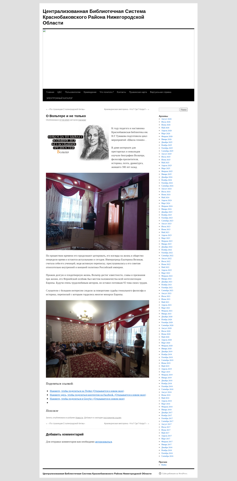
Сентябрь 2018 (167, 389)
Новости (79, 417)
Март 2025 (165, 168)
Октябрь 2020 (167, 322)
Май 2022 (165, 267)
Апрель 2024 (166, 200)
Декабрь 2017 (166, 412)
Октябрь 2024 (167, 182)
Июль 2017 (165, 427)
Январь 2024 (166, 209)
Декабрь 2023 (166, 212)
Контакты (121, 91)
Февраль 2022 (167, 275)
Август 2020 (166, 328)
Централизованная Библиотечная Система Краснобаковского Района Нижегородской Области (94, 16)
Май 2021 (165, 302)
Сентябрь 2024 (167, 185)
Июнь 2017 (165, 430)
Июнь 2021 (165, 299)
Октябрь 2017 (167, 418)
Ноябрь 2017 (166, 415)
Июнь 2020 (165, 334)
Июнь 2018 (165, 395)
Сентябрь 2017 (167, 421)
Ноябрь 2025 (166, 145)
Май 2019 (165, 366)
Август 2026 (166, 119)
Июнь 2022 (165, 264)
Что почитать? (107, 91)
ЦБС (59, 91)
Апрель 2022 (166, 270)
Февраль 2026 (167, 136)
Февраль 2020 (167, 345)
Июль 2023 (165, 226)
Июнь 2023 (165, 229)
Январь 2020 (166, 348)
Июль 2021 (165, 296)
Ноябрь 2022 (166, 249)
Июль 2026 (165, 121)
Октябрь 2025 (167, 148)
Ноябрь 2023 (166, 214)
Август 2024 (166, 188)
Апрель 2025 (166, 165)
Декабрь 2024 (166, 177)
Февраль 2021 (167, 310)
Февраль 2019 (167, 374)
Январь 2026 (166, 139)
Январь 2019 (166, 377)
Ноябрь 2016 (166, 450)
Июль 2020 (165, 331)
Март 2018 (165, 403)
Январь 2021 (166, 313)
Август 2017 (166, 424)
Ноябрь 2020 (166, 319)
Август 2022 (166, 258)
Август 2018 (166, 392)
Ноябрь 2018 (166, 383)
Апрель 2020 (166, 339)
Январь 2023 (166, 244)
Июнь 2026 (165, 124)
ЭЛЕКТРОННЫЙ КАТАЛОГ (59, 98)
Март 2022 (165, 273)
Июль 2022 (165, 261)
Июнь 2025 (165, 159)
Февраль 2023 (167, 241)
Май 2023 (165, 232)
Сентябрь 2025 (167, 151)
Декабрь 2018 (166, 380)
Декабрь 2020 (166, 316)
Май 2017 (165, 432)
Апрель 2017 (166, 435)
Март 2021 (165, 307)
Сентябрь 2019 (167, 360)
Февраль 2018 (167, 406)
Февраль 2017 (167, 441)
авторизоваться (103, 441)
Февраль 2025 (167, 171)
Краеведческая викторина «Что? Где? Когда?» (126, 109)
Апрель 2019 (166, 368)
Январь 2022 (166, 278)
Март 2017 (165, 438)
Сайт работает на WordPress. (175, 473)
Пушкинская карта (138, 91)
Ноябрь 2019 (166, 354)
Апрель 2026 (166, 130)
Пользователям (72, 91)
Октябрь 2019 (167, 357)
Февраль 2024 (167, 206)
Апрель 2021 (166, 305)
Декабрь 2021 (166, 281)
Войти (163, 464)
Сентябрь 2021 (167, 290)
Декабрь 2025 (166, 142)
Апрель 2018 (166, 400)
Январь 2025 (166, 174)
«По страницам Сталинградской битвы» (65, 109)
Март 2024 (165, 203)
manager (82, 119)
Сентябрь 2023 (167, 220)
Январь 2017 (166, 444)
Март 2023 (165, 238)
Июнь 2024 (165, 194)
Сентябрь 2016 (167, 456)
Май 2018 (165, 398)
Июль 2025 (165, 156)
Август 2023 (166, 223)
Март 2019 (165, 371)
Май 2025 (165, 162)
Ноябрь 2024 (166, 180)
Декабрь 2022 (166, 246)
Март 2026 (165, 133)
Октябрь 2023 (167, 217)
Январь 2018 (166, 409)
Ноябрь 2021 (166, 284)
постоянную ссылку (112, 417)
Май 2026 (165, 127)
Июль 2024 (165, 191)
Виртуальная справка (160, 91)
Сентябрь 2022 (167, 255)
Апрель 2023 (166, 235)
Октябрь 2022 (167, 252)
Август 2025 (166, 153)
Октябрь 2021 (167, 287)
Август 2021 (166, 293)
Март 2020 (165, 342)
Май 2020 (165, 337)
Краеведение (90, 91)
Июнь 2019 (165, 363)
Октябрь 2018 (167, 386)
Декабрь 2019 (166, 351)
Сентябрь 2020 (167, 325)
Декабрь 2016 (166, 447)
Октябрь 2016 (167, 453)
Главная (50, 91)
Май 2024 (165, 197)
